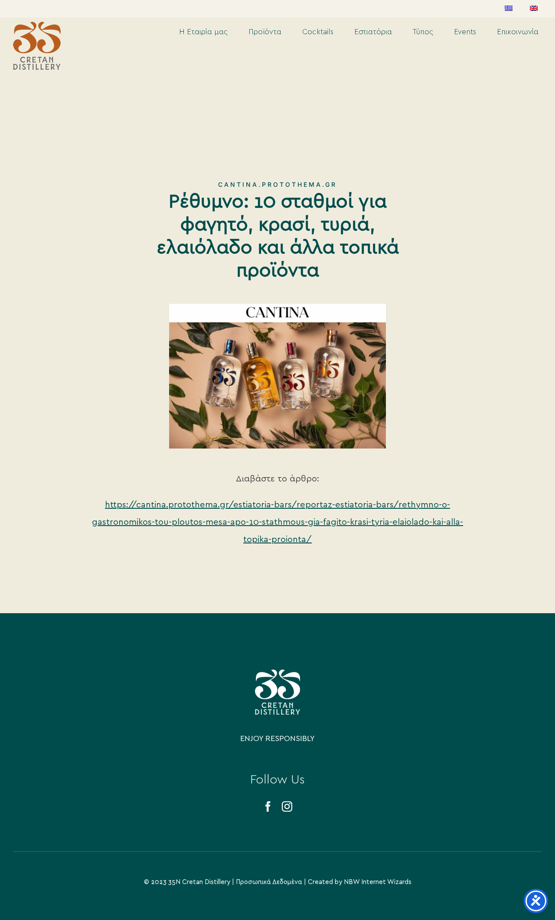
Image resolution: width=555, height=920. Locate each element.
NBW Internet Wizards (377, 882)
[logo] (277, 674)
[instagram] (287, 806)
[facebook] (268, 806)
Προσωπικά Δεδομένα (269, 882)
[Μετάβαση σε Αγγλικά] (534, 8)
